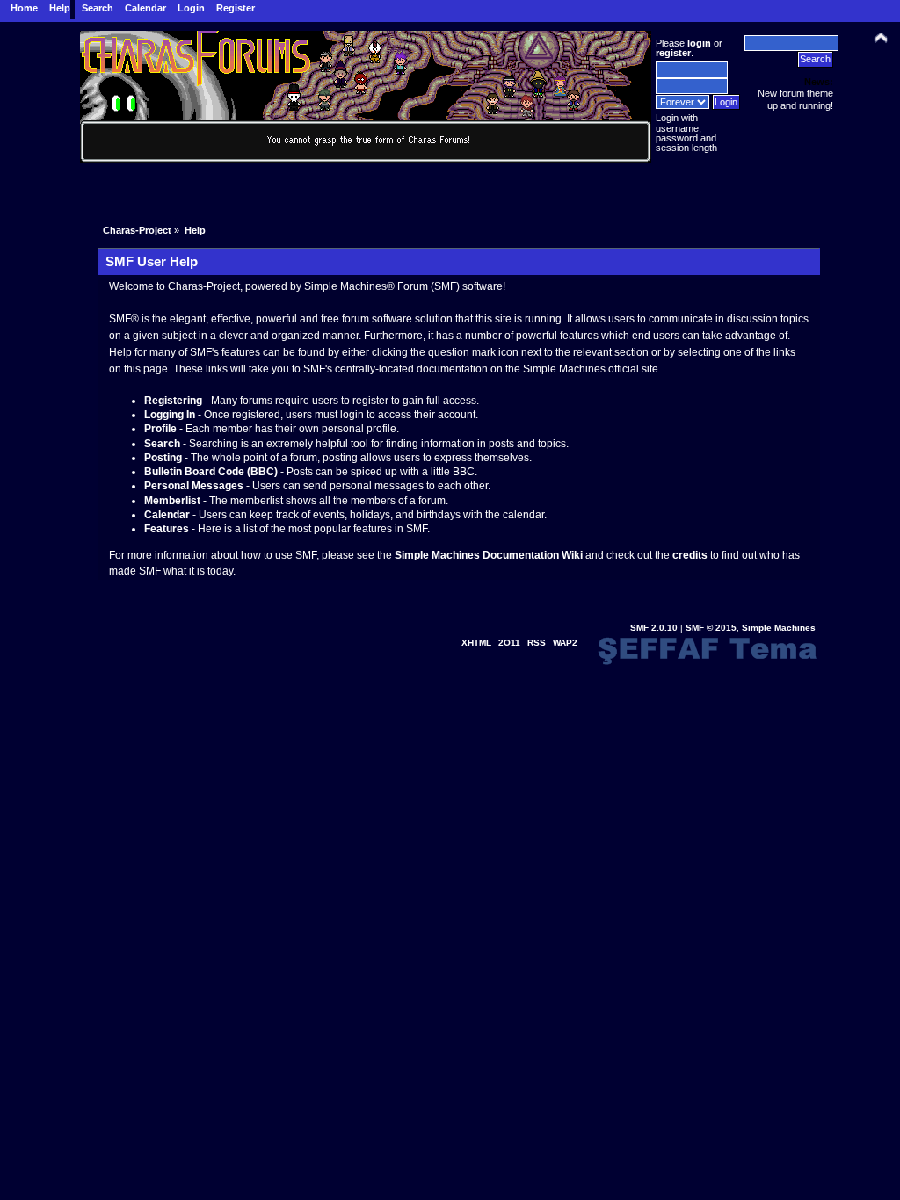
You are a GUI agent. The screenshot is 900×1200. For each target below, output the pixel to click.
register (673, 52)
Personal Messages (193, 486)
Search (162, 443)
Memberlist (172, 501)
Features (166, 529)
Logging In (169, 414)
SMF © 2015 (711, 628)
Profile (160, 429)
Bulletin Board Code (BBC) (211, 472)
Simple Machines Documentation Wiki (489, 555)
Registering (173, 400)
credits (690, 555)
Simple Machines (779, 628)
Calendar (167, 515)
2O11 (509, 642)
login (699, 43)
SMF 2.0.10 (654, 628)
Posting (163, 458)
